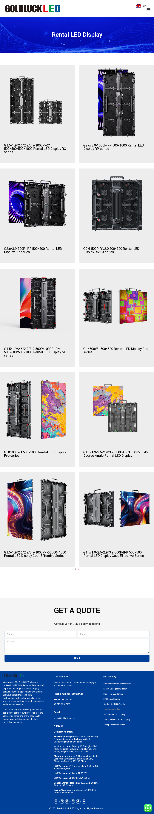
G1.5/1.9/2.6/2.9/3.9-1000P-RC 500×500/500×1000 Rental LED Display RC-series (35, 148)
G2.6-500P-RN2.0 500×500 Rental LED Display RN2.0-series (111, 250)
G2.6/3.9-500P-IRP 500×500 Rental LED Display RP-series (33, 250)
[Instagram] (73, 801)
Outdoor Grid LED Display (114, 704)
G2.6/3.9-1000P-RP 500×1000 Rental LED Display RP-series (113, 147)
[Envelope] (56, 801)
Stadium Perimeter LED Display (116, 719)
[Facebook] (67, 801)
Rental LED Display (111, 709)
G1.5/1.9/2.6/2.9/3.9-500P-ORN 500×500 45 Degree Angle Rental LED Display (115, 453)
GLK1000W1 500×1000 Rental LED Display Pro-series (35, 453)
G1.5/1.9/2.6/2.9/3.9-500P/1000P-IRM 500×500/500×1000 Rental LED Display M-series (35, 352)
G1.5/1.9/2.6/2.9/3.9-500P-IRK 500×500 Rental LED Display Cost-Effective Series (113, 554)
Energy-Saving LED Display (115, 689)
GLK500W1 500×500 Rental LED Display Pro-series (116, 350)
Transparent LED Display (114, 725)
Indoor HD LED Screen (113, 694)
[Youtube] (84, 801)
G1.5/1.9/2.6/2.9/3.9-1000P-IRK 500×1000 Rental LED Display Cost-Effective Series (35, 554)
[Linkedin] (61, 801)
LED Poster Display (111, 699)
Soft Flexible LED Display (114, 714)
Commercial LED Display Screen (117, 684)
